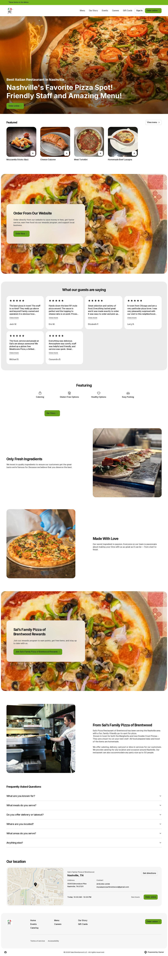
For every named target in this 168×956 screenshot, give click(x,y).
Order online (150, 897)
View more (14, 318)
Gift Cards (127, 10)
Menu (82, 10)
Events (105, 10)
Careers (115, 10)
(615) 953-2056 (103, 884)
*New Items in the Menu (18, 2)
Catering (34, 928)
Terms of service (37, 941)
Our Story (93, 10)
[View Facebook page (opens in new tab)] (5, 952)
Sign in (139, 10)
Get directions (149, 873)
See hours (135, 897)
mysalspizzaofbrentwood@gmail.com (112, 887)
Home (33, 920)
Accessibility (53, 941)
